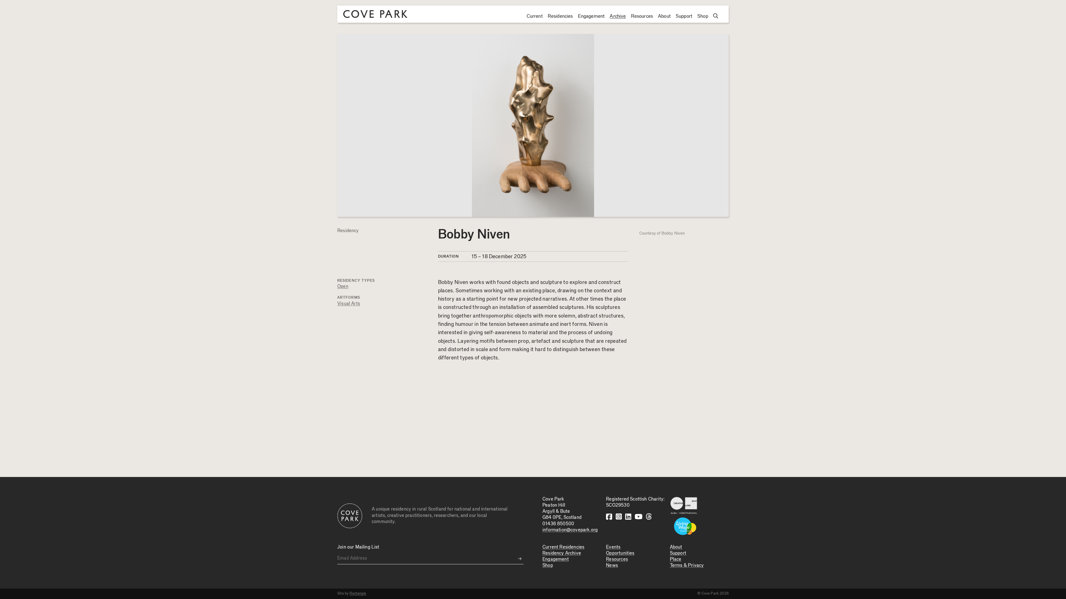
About (664, 16)
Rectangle (358, 593)
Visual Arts (348, 303)
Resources (642, 16)
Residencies (560, 16)
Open (342, 286)
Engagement (591, 16)
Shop (702, 16)
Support (684, 16)
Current (535, 16)
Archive (618, 16)
